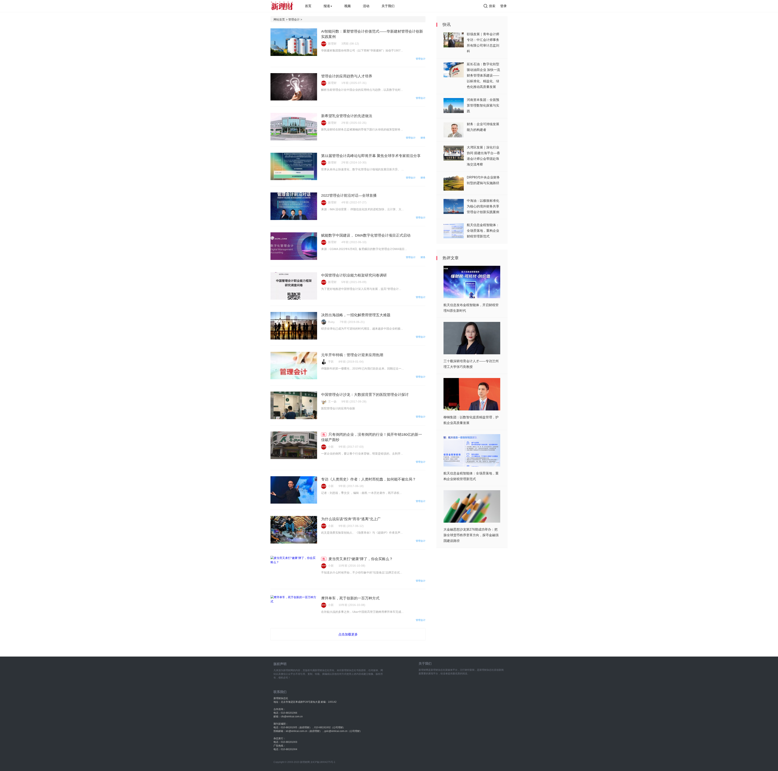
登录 (503, 6)
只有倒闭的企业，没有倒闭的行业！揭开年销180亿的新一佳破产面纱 (371, 437)
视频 (347, 6)
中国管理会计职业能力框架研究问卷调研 (354, 275)
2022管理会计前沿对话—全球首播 (349, 195)
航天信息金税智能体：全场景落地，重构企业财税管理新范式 (483, 230)
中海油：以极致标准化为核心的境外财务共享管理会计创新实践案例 (483, 206)
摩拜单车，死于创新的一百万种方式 (350, 598)
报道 (327, 6)
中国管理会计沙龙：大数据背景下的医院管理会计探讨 (365, 395)
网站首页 (279, 19)
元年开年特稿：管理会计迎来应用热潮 (352, 355)
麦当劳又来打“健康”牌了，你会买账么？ (360, 559)
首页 (308, 6)
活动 (366, 6)
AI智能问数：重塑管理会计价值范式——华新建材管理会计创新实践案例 (372, 34)
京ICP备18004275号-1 (322, 762)
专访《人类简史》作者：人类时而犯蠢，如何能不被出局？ (368, 479)
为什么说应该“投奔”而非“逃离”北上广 (351, 519)
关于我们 (388, 6)
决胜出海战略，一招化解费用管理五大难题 (355, 315)
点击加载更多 (348, 634)
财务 (423, 137)
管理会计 (294, 19)
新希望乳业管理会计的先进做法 (346, 116)
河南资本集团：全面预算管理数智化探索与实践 (483, 105)
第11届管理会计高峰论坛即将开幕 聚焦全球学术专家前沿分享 (371, 156)
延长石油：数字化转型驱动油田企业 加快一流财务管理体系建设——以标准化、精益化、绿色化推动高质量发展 (483, 75)
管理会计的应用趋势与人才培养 (346, 76)
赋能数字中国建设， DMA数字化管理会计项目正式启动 (365, 235)
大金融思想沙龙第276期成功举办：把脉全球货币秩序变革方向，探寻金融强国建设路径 (471, 535)
